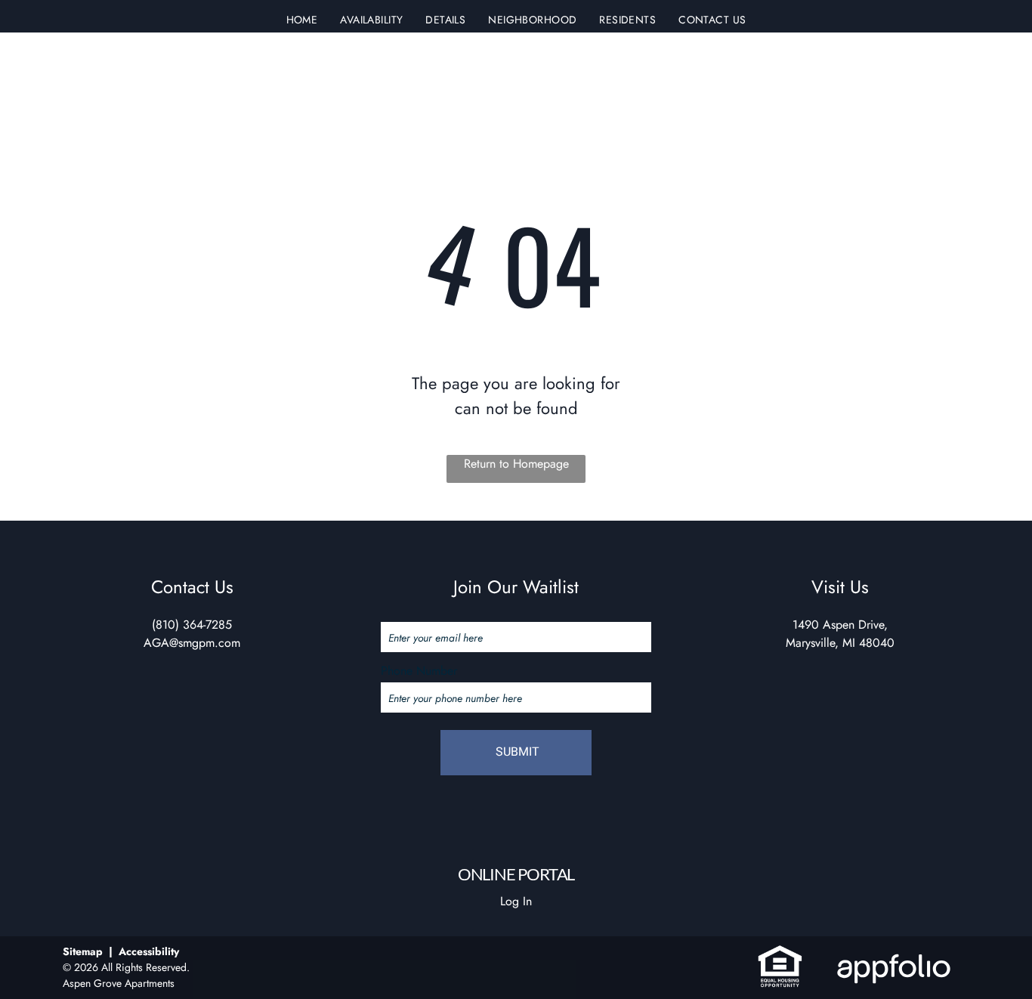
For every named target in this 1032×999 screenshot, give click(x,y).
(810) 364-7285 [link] (192, 624)
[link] (780, 952)
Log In (516, 901)
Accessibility (149, 951)
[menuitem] (302, 20)
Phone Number (419, 670)
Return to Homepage (516, 463)
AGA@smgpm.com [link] (192, 642)
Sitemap (83, 951)
